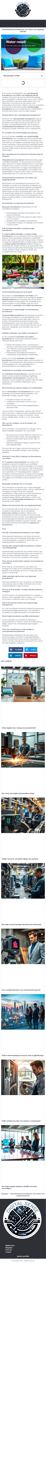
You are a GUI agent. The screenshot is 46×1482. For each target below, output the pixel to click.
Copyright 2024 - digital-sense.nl (23, 1261)
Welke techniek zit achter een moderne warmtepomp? (21, 1121)
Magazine (4, 1194)
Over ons (8, 1250)
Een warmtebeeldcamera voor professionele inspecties (21, 990)
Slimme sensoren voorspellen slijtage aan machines (20, 859)
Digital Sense (10, 1245)
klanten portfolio (23, 1256)
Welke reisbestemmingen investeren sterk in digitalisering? (23, 1055)
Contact (8, 1252)
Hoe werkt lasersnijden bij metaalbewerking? (18, 793)
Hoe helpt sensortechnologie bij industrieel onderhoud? (22, 924)
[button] (23, 22)
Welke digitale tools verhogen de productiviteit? (19, 728)
